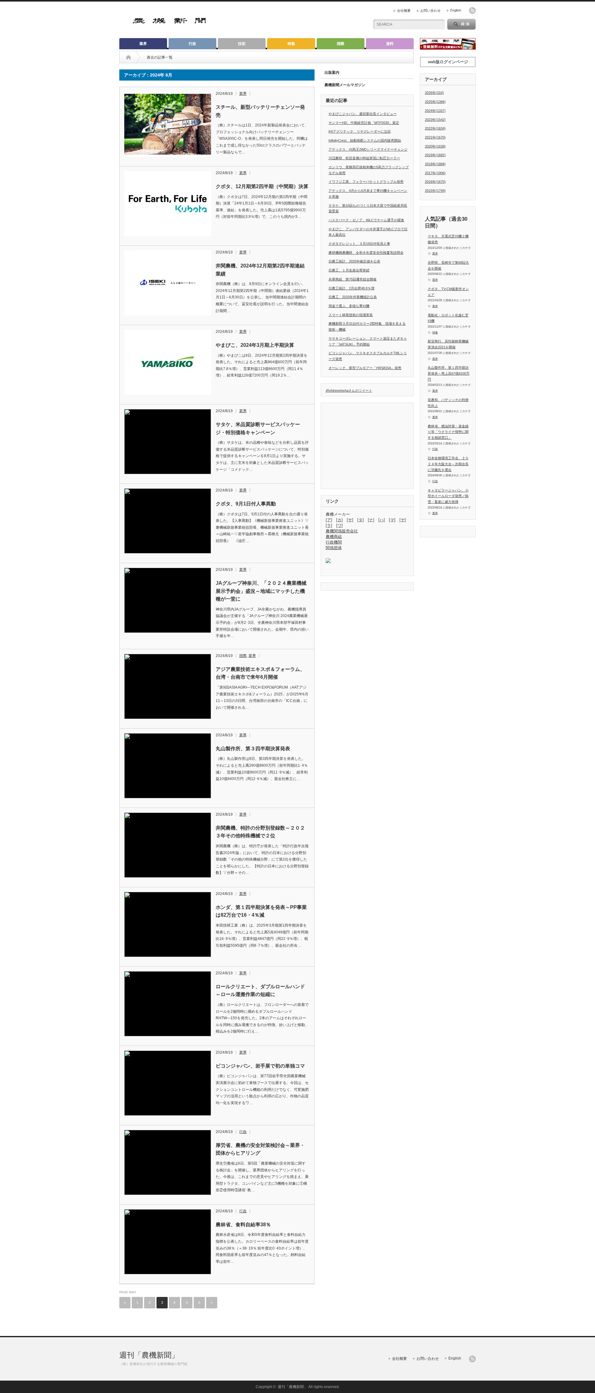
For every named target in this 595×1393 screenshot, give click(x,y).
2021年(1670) (435, 137)
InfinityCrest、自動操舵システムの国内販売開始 (364, 140)
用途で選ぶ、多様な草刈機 (348, 306)
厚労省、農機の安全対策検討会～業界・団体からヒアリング (260, 1149)
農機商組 (334, 536)
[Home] (128, 57)
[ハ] (381, 520)
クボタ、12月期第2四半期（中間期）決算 (262, 186)
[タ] (360, 520)
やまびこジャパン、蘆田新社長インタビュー (362, 114)
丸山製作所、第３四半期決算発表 (253, 748)
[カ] (339, 520)
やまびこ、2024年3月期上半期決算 (255, 345)
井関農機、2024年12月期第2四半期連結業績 (260, 269)
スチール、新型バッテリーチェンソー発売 (260, 111)
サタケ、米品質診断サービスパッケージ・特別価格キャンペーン (258, 428)
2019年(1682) (435, 155)
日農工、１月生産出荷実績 (348, 270)
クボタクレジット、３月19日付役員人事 (359, 243)
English (455, 10)
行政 (192, 44)
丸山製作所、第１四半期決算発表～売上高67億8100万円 (448, 373)
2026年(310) (434, 93)
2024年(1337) (435, 110)
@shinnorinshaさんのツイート (349, 390)
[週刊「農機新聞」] (170, 21)
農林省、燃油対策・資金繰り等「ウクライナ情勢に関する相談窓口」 (448, 431)
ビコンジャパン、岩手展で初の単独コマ (260, 1066)
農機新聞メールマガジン (344, 85)
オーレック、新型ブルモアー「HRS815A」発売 (364, 368)
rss (472, 10)
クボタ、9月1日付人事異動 (246, 503)
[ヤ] (402, 520)
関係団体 (334, 547)
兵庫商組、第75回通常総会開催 (352, 279)
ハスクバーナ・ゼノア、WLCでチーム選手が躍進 (366, 220)
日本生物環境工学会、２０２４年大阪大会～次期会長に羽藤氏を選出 (448, 463)
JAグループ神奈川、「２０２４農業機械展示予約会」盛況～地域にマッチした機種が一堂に (261, 591)
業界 (143, 44)
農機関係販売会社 (342, 531)
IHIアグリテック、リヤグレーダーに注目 (359, 131)
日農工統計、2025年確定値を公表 (354, 261)
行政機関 (334, 542)
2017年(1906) (435, 173)
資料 (390, 44)
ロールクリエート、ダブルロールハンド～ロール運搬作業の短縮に (260, 990)
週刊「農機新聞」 (149, 1355)
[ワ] (339, 525)
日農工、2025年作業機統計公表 (352, 297)
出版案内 (331, 72)
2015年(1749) (435, 190)
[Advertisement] (291, 20)
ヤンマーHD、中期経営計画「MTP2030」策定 (363, 123)
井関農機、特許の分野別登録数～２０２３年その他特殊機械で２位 (260, 832)
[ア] (329, 520)
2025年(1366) (435, 102)
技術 (241, 44)
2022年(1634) (435, 128)
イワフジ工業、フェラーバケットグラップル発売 (365, 181)
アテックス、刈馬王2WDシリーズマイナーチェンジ (368, 149)
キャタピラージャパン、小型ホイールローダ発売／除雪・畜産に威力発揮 (448, 496)
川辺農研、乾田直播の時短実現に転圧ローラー (364, 158)
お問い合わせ (430, 10)
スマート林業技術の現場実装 (350, 315)
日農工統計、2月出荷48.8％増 (351, 288)
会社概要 (404, 10)
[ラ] (329, 525)
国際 (340, 44)
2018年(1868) (435, 164)
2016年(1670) (435, 181)
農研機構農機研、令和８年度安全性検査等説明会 (365, 252)
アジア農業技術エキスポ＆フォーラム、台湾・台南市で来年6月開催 (260, 673)
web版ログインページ (448, 62)
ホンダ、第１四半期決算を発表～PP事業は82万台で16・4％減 (261, 911)
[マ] (392, 520)
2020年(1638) (435, 146)
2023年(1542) (435, 119)
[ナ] (371, 520)
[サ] (350, 520)
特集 (291, 44)
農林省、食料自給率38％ (243, 1224)
